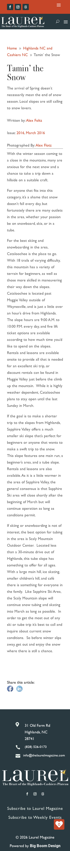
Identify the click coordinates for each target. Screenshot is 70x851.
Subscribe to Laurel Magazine (35, 808)
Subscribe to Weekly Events (35, 817)
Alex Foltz (34, 120)
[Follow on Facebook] (10, 7)
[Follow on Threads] (26, 7)
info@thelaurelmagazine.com (44, 755)
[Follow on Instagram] (18, 7)
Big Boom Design (45, 845)
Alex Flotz (44, 145)
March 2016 (35, 132)
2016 (20, 132)
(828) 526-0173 (36, 746)
